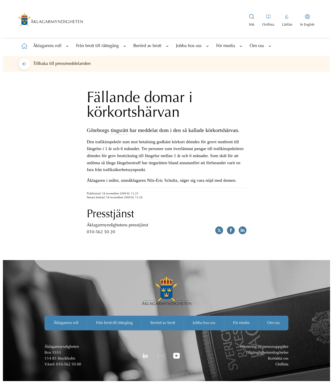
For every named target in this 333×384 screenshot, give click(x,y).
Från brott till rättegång (97, 46)
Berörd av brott (147, 46)
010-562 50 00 (68, 364)
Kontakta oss (278, 359)
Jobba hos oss (189, 46)
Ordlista (281, 364)
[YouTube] (176, 356)
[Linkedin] (240, 230)
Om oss (257, 46)
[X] (217, 230)
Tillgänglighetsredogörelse (267, 353)
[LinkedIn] (145, 356)
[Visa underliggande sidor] (67, 46)
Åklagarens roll (47, 46)
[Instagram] (161, 356)
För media (225, 46)
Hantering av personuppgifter (264, 347)
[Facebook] (229, 230)
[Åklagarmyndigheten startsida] (51, 20)
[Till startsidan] (24, 46)
